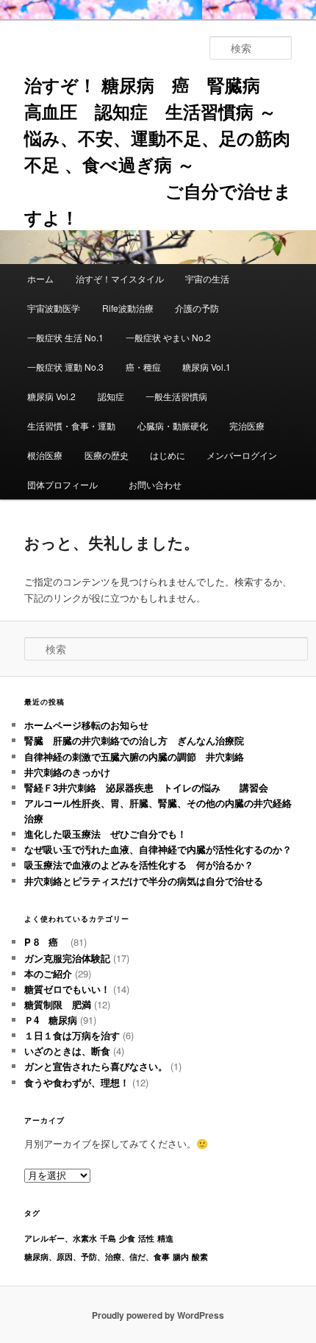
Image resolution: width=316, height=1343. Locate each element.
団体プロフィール (67, 484)
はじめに (167, 455)
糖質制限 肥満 (57, 1004)
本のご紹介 (48, 973)
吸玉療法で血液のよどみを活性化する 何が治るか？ (139, 865)
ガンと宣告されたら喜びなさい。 (96, 1066)
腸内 (181, 1256)
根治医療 (44, 455)
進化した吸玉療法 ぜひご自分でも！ (110, 834)
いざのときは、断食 (67, 1051)
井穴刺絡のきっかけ (67, 772)
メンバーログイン (242, 455)
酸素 (200, 1256)
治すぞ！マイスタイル (120, 278)
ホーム (40, 278)
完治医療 (247, 425)
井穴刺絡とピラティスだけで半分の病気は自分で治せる (143, 881)
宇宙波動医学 (53, 308)
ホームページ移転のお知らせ (86, 725)
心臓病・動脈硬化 (172, 425)
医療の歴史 (107, 455)
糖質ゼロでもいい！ (67, 989)
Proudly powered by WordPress (158, 1315)
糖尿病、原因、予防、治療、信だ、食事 (97, 1256)
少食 (127, 1238)
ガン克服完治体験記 (67, 958)
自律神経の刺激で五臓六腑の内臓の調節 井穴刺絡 (134, 756)
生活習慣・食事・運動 (71, 425)
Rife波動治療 (128, 308)
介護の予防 (197, 308)
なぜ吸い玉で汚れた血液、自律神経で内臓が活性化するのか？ (158, 849)
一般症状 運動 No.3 (65, 366)
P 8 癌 (46, 942)
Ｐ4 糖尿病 (50, 1020)
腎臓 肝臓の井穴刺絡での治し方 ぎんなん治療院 (134, 740)
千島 (108, 1238)
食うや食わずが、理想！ (76, 1082)
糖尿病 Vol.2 (51, 396)
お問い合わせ (155, 484)
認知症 (111, 396)
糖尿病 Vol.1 (206, 366)
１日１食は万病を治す (72, 1035)
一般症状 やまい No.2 (168, 337)
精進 (165, 1238)
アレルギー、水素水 (60, 1238)
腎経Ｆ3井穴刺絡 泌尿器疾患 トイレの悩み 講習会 (146, 787)
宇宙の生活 (207, 278)
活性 (146, 1238)
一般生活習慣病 (176, 396)
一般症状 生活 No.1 (65, 337)
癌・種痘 (143, 366)
